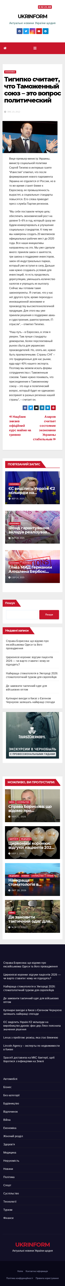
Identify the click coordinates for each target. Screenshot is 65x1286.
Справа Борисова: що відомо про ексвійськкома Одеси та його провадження (27, 645)
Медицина (25, 839)
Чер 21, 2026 (19, 816)
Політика (26, 563)
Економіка (10, 72)
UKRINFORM (32, 16)
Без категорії (11, 1095)
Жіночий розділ (13, 1136)
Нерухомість (11, 1160)
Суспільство (23, 802)
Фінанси (8, 1218)
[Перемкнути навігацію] (35, 48)
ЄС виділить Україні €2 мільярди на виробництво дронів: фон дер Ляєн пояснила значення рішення (32, 1026)
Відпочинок (10, 1111)
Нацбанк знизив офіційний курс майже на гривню (20, 425)
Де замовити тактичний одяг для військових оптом (29, 921)
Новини (25, 876)
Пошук (10, 603)
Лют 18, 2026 (19, 890)
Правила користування (47, 1278)
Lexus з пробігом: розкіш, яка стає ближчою (30, 1037)
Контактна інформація (37, 1271)
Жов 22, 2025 (19, 927)
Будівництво (11, 1103)
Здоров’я (13, 839)
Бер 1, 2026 (18, 853)
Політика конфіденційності (19, 1278)
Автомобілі (10, 1079)
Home (20, 1271)
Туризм (49, 876)
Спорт (7, 1185)
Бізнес (7, 1087)
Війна (11, 802)
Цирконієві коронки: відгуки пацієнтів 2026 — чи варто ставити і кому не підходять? (29, 661)
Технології (9, 1201)
